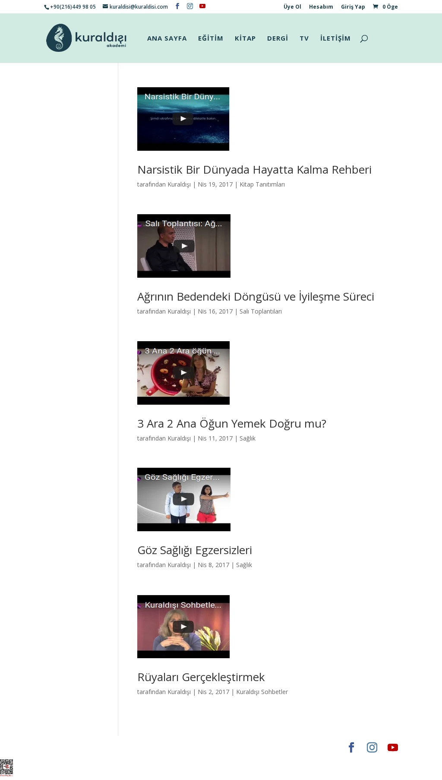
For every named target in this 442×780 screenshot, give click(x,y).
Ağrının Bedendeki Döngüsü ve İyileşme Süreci (255, 296)
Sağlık (248, 438)
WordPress (179, 747)
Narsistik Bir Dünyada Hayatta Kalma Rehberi (254, 169)
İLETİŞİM (335, 38)
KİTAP (245, 38)
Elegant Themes (69, 747)
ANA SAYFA (167, 38)
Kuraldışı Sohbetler (262, 692)
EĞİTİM (211, 38)
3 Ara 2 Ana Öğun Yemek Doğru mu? (231, 423)
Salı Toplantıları (261, 311)
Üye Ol (292, 7)
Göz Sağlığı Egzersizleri (194, 550)
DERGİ (277, 38)
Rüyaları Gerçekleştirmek (201, 677)
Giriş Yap (353, 7)
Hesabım (321, 7)
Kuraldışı (179, 184)
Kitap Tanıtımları (262, 184)
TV (304, 38)
